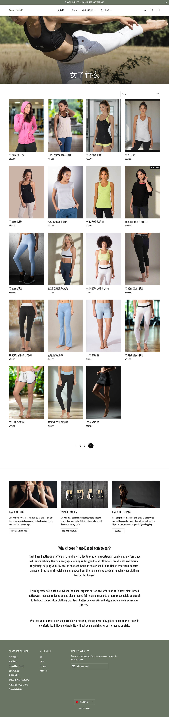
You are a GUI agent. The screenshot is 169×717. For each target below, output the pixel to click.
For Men (43, 665)
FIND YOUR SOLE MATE (69, 530)
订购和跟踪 (14, 670)
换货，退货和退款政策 (19, 679)
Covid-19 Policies (16, 689)
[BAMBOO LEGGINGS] (136, 494)
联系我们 (13, 656)
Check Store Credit (16, 665)
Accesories (44, 670)
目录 (42, 661)
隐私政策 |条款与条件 (18, 684)
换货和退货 (14, 675)
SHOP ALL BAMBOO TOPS (19, 530)
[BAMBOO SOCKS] (85, 494)
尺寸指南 (13, 661)
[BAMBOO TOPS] (33, 494)
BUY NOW (118, 530)
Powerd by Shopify (84, 708)
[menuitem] (62, 10)
